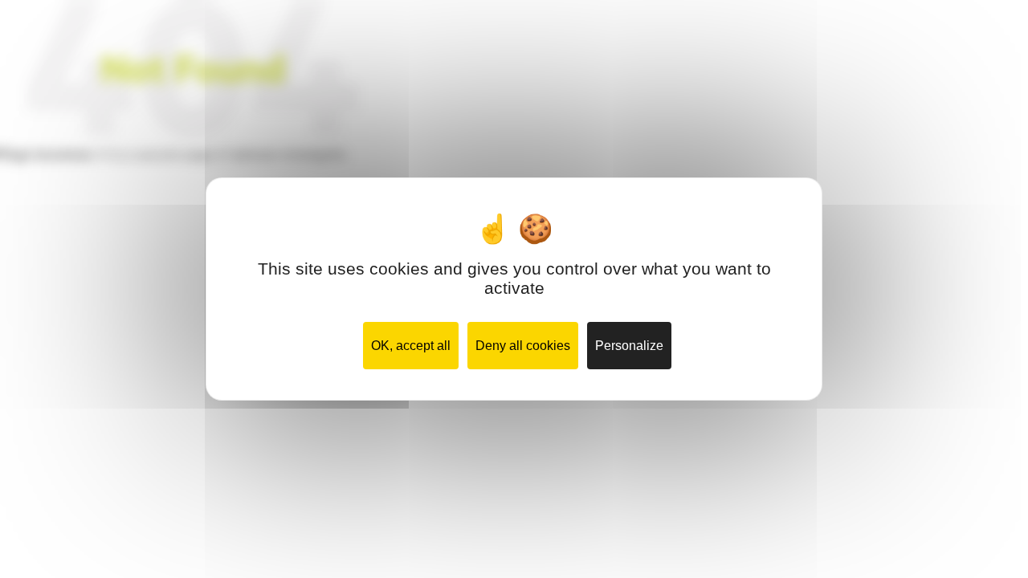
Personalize (629, 345)
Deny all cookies (522, 345)
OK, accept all (411, 345)
